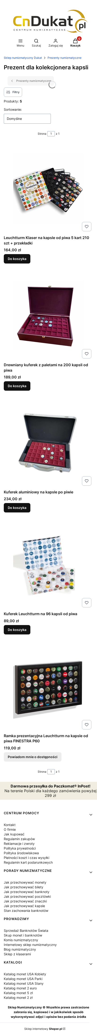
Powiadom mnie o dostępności (32, 757)
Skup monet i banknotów (23, 935)
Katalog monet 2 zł (18, 998)
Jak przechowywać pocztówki (27, 896)
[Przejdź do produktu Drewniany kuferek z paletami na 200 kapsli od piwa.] (48, 315)
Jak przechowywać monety (25, 882)
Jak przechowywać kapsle (24, 906)
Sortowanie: (13, 109)
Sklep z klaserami (17, 954)
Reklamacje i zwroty (19, 844)
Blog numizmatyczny (20, 949)
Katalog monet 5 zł (18, 993)
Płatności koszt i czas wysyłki (26, 858)
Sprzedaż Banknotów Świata (26, 931)
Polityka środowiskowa (21, 853)
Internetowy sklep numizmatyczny (30, 945)
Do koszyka (17, 259)
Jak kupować (14, 834)
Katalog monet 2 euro (20, 988)
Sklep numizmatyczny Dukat (23, 57)
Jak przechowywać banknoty (26, 892)
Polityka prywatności (20, 848)
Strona (42, 133)
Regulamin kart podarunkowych (28, 862)
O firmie (10, 829)
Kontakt (10, 825)
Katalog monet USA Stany (24, 983)
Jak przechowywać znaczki (25, 901)
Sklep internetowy (43, 1029)
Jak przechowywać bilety (23, 887)
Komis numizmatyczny (21, 940)
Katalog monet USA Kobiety (25, 974)
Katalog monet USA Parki (23, 979)
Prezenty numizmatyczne (64, 57)
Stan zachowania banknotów (26, 911)
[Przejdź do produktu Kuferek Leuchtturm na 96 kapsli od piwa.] (48, 564)
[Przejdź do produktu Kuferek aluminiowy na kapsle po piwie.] (48, 443)
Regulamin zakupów (19, 839)
